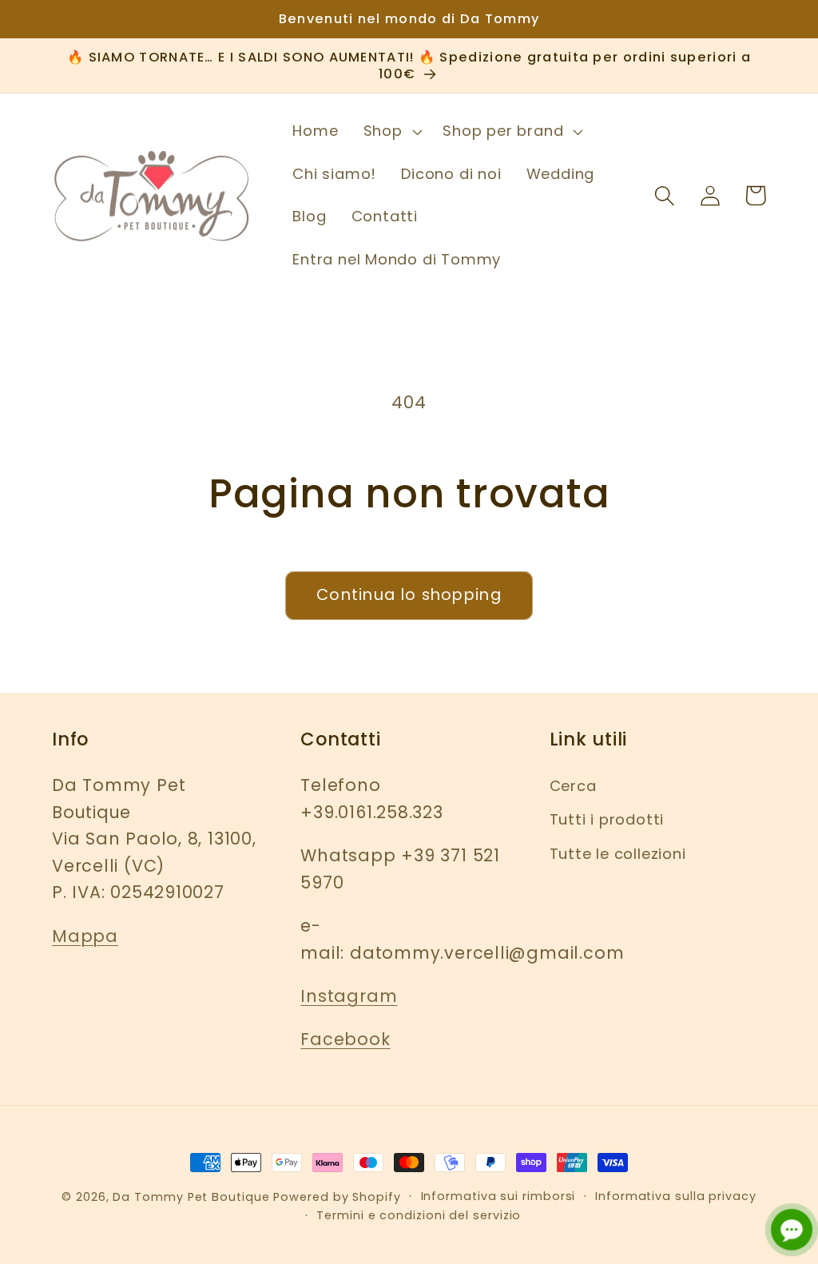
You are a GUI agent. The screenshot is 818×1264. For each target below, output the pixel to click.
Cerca (573, 786)
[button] (391, 131)
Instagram (348, 996)
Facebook (345, 1039)
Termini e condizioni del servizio (418, 1215)
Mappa (85, 936)
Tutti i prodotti (607, 819)
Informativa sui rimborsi (498, 1196)
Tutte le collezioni (618, 854)
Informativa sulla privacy (675, 1196)
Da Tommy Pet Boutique (191, 1197)
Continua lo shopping (409, 595)
